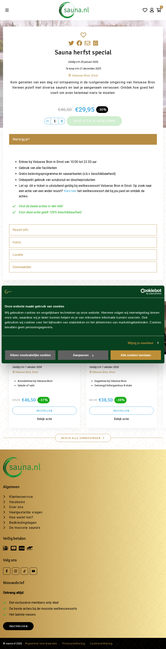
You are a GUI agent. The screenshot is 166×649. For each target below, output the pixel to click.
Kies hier (70, 191)
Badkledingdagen (23, 523)
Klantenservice (21, 497)
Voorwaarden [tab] (22, 267)
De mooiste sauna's (24, 528)
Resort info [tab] (20, 230)
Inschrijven (18, 626)
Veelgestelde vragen (26, 512)
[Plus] (62, 121)
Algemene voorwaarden (41, 643)
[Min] (47, 121)
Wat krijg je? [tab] (21, 139)
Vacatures (17, 502)
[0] (158, 10)
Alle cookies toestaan (136, 355)
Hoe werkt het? (21, 517)
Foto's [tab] (17, 242)
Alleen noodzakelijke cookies (30, 355)
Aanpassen (81, 355)
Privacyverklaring (73, 643)
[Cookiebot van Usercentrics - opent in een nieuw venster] (143, 292)
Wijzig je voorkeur (141, 343)
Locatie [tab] (18, 255)
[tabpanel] (83, 185)
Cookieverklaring (101, 643)
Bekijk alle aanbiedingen (80, 438)
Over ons (16, 507)
